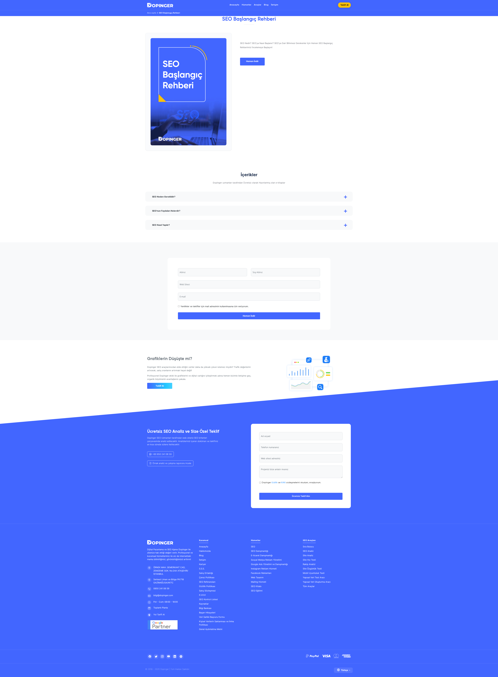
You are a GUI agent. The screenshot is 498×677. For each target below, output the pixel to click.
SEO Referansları (207, 582)
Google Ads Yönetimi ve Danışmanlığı (269, 564)
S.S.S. (202, 568)
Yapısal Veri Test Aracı (314, 577)
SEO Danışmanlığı (259, 551)
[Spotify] (181, 656)
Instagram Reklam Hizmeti (264, 568)
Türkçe (344, 670)
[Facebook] (149, 656)
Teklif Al (160, 386)
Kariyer (202, 564)
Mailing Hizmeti (258, 582)
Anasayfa (234, 5)
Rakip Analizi (309, 564)
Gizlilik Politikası (207, 586)
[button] (249, 197)
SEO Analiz (308, 551)
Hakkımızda (205, 551)
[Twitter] (156, 656)
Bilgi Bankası (205, 608)
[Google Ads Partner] (163, 625)
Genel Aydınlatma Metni (210, 629)
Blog (266, 5)
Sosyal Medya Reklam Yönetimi (266, 560)
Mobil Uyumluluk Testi (313, 573)
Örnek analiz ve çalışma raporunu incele (172, 463)
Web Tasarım (257, 577)
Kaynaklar (204, 603)
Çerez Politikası (206, 577)
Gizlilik (274, 483)
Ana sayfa (151, 13)
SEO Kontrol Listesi (208, 599)
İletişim (274, 5)
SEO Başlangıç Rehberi (169, 13)
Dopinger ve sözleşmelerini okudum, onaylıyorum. (291, 483)
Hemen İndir (252, 61)
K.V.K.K (202, 595)
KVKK (283, 483)
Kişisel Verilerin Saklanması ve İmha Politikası (216, 623)
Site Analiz (308, 555)
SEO (253, 546)
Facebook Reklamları (261, 573)
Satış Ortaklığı (206, 573)
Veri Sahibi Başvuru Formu (212, 617)
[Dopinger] (160, 5)
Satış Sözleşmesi (207, 590)
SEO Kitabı (256, 586)
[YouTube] (168, 656)
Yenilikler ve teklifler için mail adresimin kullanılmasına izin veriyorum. (214, 306)
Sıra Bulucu (308, 546)
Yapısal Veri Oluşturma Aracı (317, 582)
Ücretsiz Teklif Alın (301, 496)
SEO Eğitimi (256, 590)
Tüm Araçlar (309, 586)
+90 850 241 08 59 (162, 454)
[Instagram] (162, 656)
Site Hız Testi (309, 560)
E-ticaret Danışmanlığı (262, 555)
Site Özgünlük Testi (312, 568)
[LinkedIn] (174, 656)
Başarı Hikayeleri (207, 612)
